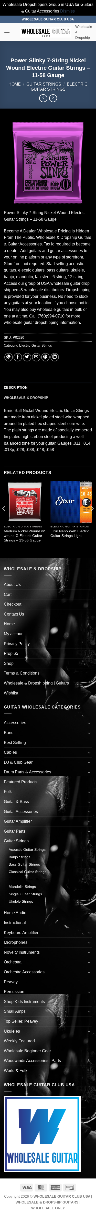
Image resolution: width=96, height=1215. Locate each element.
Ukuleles (12, 1031)
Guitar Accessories (21, 811)
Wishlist (11, 693)
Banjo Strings (19, 857)
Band (9, 732)
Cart (8, 594)
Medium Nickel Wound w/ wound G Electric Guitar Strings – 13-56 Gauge (24, 535)
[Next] (92, 518)
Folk (8, 791)
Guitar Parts (14, 831)
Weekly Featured (19, 1041)
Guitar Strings (43, 84)
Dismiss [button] (67, 11)
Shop (9, 663)
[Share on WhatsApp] (8, 357)
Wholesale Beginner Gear (27, 1051)
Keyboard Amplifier (21, 932)
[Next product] (43, 98)
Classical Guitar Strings (27, 872)
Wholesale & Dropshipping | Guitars (36, 683)
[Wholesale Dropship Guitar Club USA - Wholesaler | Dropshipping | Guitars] (45, 32)
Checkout (12, 604)
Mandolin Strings (22, 886)
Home (14, 84)
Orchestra (13, 962)
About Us (12, 584)
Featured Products (20, 782)
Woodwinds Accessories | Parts (32, 1060)
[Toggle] (89, 723)
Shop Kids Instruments (24, 1001)
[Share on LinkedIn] (54, 357)
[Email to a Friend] (36, 357)
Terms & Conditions (21, 673)
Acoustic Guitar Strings (27, 849)
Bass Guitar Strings (24, 864)
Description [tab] (15, 388)
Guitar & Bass (16, 801)
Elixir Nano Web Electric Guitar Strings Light (69, 533)
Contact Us (14, 614)
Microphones (15, 942)
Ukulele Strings (21, 901)
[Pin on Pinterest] (45, 357)
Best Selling (15, 742)
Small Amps (15, 1011)
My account (14, 634)
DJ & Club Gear (18, 762)
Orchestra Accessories (24, 972)
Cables (10, 752)
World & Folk (15, 1070)
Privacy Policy (17, 644)
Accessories (15, 723)
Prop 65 (11, 653)
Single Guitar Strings (25, 894)
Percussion (14, 991)
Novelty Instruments (22, 952)
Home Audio (15, 913)
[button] (7, 32)
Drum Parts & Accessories (27, 772)
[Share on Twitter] (27, 357)
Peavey (11, 982)
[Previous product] (53, 98)
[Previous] (4, 518)
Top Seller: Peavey (21, 1021)
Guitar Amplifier (18, 821)
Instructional (15, 923)
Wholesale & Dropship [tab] (26, 398)
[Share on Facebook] (18, 357)
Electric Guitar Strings (35, 345)
